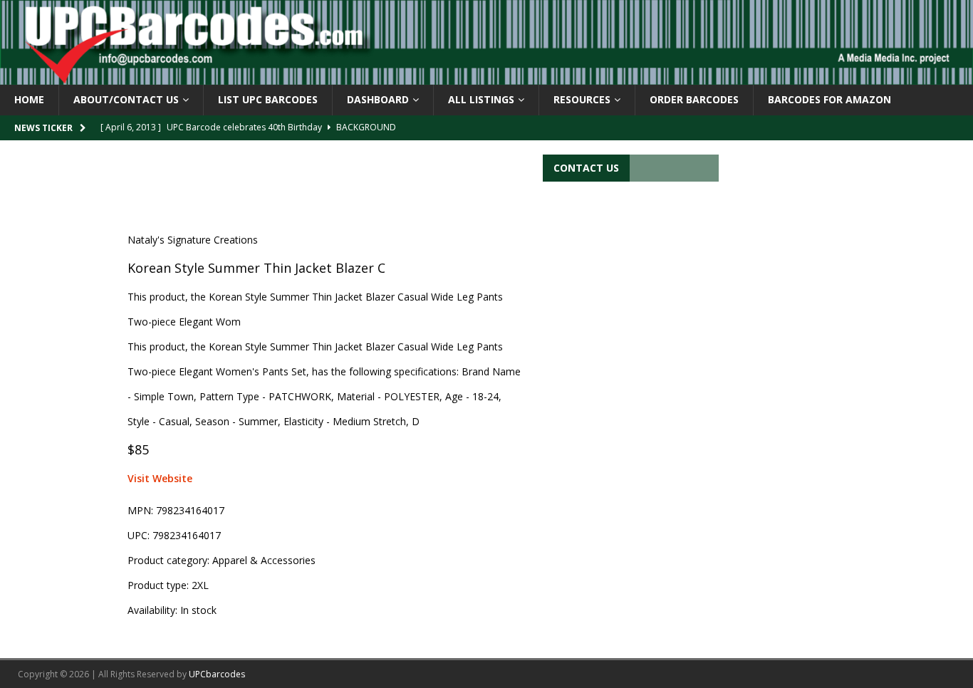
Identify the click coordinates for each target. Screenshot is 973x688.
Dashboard (378, 99)
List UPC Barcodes (268, 99)
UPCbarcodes (217, 674)
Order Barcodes (694, 99)
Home (29, 99)
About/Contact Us (126, 99)
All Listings (481, 99)
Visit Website (160, 478)
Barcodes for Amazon (829, 99)
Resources (581, 99)
